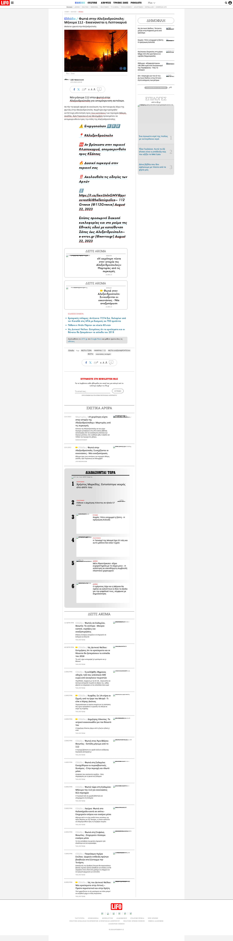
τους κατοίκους (98, 113)
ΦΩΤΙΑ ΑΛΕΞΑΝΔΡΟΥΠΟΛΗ (119, 350)
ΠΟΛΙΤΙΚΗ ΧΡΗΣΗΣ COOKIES (134, 921)
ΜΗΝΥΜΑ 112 (100, 350)
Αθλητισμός (138, 7)
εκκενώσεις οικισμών (103, 354)
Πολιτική (85, 7)
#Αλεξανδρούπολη (98, 136)
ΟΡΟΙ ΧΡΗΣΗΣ (86, 395)
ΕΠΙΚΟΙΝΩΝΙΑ (93, 918)
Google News (96, 339)
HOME (67, 12)
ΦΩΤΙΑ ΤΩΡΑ (86, 350)
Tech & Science (126, 7)
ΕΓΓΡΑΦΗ (117, 391)
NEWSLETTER (107, 918)
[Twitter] (124, 68)
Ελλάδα (69, 7)
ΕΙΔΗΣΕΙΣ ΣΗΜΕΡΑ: (76, 314)
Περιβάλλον (149, 7)
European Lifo (161, 7)
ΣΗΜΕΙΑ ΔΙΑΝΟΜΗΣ (155, 921)
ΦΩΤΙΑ (90, 354)
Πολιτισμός (104, 7)
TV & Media (115, 7)
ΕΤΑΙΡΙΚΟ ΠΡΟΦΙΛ (137, 918)
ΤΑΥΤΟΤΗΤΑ (79, 918)
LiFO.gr (84, 339)
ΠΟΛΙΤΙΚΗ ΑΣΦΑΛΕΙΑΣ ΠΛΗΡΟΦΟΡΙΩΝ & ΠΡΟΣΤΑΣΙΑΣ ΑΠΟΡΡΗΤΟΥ (95, 921)
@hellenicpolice (103, 200)
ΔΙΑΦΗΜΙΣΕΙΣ (121, 918)
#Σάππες (93, 154)
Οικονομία (94, 7)
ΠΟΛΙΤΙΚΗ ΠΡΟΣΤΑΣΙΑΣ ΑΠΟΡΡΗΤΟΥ (105, 395)
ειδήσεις (71, 341)
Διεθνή (77, 7)
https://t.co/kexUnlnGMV (98, 196)
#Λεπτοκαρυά (89, 150)
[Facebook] (121, 68)
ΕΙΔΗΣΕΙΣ (73, 12)
